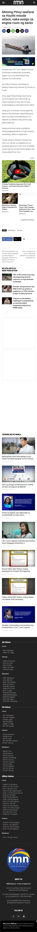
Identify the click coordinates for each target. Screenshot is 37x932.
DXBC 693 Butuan (8, 678)
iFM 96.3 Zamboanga (9, 758)
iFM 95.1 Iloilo (7, 739)
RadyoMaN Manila (6, 27)
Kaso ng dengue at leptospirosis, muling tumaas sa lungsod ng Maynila (17, 486)
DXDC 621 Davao (8, 684)
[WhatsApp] (13, 31)
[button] (3, 2)
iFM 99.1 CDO (7, 751)
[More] (24, 239)
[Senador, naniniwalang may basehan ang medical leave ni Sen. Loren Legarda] (18, 614)
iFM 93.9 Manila (8, 722)
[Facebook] (4, 31)
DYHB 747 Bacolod (9, 661)
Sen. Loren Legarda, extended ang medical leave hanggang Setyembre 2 (18, 542)
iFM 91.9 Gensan (8, 755)
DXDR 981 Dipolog (9, 686)
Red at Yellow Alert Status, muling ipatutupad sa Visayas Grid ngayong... (16, 570)
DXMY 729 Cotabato (9, 682)
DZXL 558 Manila (8, 650)
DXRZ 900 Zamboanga (10, 701)
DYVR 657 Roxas (8, 669)
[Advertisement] (18, 405)
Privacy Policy (15, 928)
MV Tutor (19, 230)
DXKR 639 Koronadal (9, 693)
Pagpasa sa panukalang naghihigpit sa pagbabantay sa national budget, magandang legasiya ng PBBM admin (23, 303)
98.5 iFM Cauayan (8, 726)
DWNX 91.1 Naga (8, 724)
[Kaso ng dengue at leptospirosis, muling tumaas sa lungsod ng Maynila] (18, 474)
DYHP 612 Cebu (8, 663)
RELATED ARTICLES (9, 268)
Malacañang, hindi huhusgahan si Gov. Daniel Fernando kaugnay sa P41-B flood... (18, 457)
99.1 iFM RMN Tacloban (10, 741)
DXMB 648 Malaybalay (10, 695)
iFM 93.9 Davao (8, 753)
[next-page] (6, 313)
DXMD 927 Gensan (9, 688)
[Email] (18, 31)
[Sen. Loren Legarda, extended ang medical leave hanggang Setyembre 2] (18, 530)
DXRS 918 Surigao (8, 699)
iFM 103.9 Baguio (8, 715)
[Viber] (27, 31)
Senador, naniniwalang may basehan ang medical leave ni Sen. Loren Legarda (17, 626)
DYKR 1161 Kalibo (8, 667)
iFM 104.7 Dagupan (9, 717)
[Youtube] (24, 916)
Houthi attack (11, 230)
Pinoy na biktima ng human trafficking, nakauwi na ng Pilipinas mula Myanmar (27, 254)
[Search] (34, 2)
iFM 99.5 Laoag (7, 720)
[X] (8, 31)
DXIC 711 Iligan (7, 691)
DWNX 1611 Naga (8, 653)
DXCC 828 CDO (8, 680)
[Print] (22, 31)
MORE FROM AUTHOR (9, 271)
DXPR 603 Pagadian (9, 697)
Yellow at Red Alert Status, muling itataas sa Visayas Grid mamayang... (18, 598)
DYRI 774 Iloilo (7, 665)
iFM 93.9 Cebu (7, 736)
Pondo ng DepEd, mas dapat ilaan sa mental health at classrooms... (16, 514)
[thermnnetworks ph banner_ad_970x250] (18, 61)
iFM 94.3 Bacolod (8, 734)
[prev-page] (3, 313)
